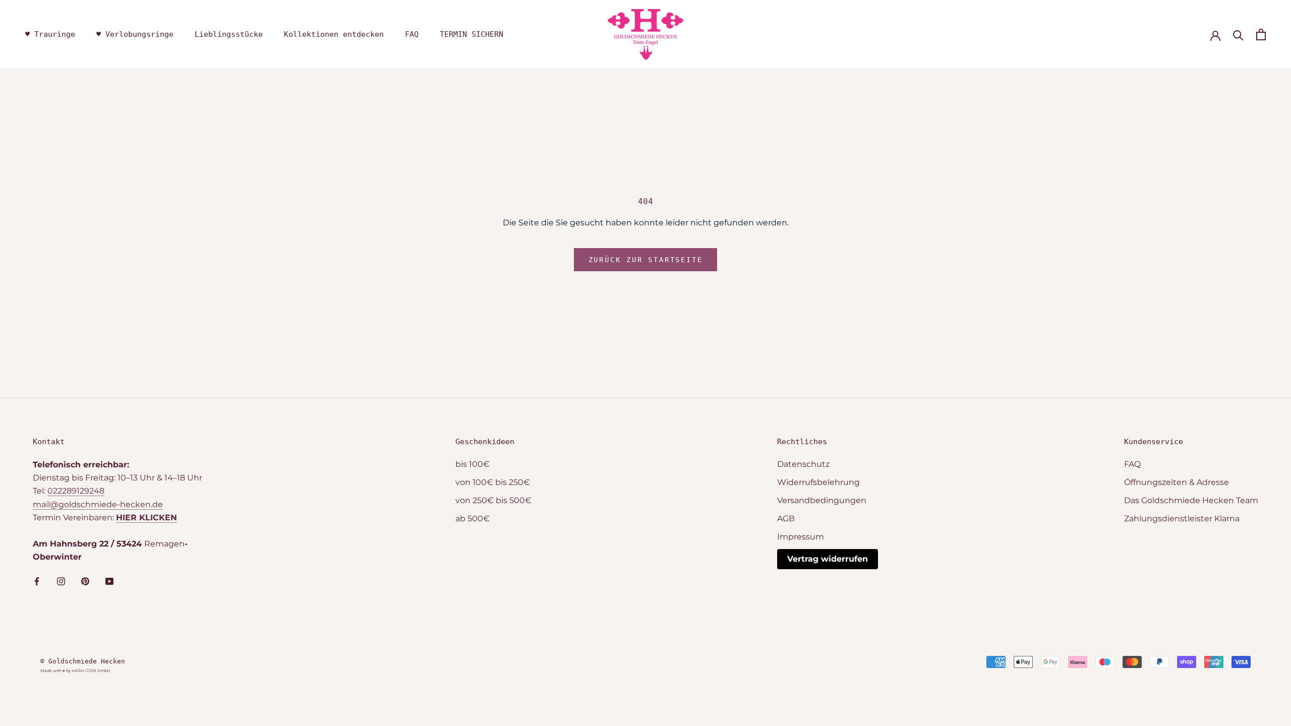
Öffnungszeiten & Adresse (1176, 482)
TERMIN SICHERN (471, 34)
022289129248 (75, 491)
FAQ (412, 34)
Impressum (800, 536)
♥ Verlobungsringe (134, 34)
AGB (786, 518)
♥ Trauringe (50, 34)
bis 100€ (472, 464)
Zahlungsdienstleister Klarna (1182, 518)
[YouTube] (109, 580)
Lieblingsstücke (229, 34)
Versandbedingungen (821, 500)
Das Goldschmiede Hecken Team (1191, 500)
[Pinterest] (85, 580)
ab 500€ (472, 518)
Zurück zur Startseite (646, 260)
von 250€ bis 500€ (493, 500)
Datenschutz (803, 464)
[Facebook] (37, 580)
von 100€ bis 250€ (492, 482)
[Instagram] (61, 580)
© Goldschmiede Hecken (82, 661)
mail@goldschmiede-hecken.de (98, 504)
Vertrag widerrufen (827, 559)
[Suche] (1238, 34)
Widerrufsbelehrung (818, 482)
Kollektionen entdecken (334, 34)
